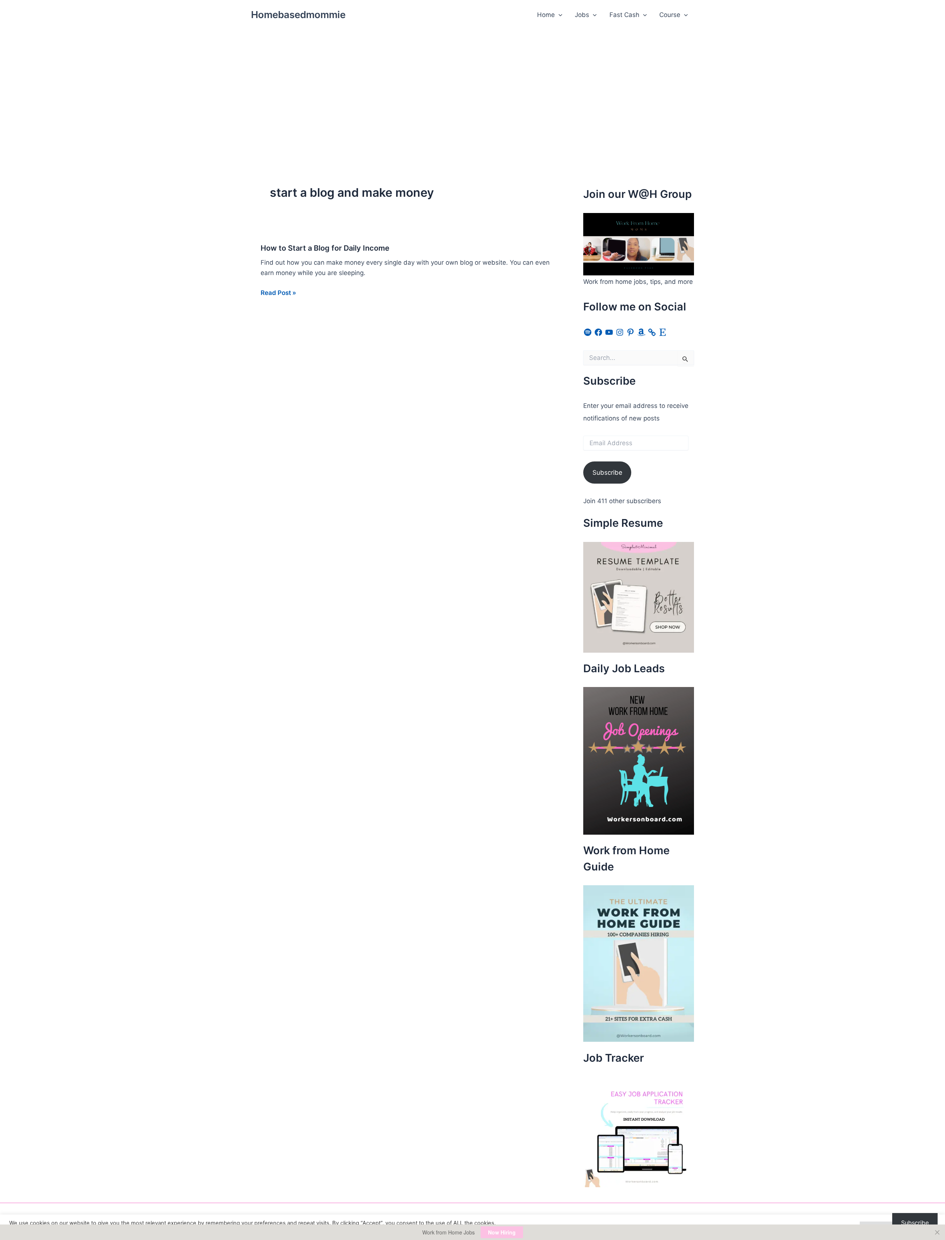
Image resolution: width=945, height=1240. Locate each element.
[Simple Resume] (638, 596)
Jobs (582, 14)
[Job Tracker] (638, 1131)
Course (669, 14)
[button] (558, 15)
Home (546, 14)
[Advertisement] (472, 85)
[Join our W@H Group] (638, 243)
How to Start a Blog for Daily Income (325, 248)
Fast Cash (624, 14)
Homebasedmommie (298, 14)
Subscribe (607, 472)
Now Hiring (502, 1232)
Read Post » (278, 293)
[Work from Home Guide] (638, 963)
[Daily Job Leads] (638, 760)
